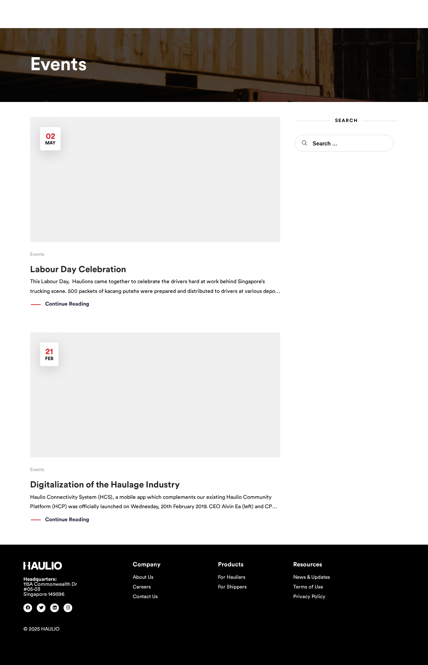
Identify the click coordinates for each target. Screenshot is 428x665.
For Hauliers (231, 577)
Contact (216, 12)
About (102, 12)
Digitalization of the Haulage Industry (105, 484)
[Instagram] (68, 607)
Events (37, 254)
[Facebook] (27, 607)
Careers (142, 586)
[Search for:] (344, 143)
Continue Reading (67, 304)
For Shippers (232, 586)
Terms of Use (308, 586)
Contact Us (145, 596)
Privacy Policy (309, 596)
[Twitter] (41, 607)
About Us (143, 577)
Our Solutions (140, 12)
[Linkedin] (54, 607)
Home (80, 12)
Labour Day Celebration (78, 269)
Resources (182, 12)
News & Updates (311, 577)
